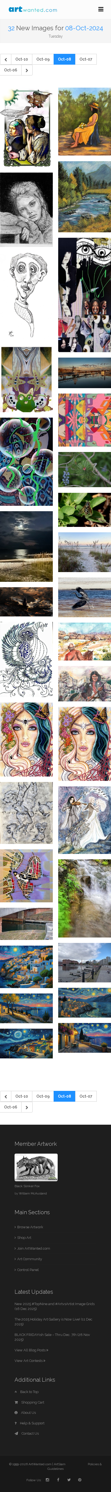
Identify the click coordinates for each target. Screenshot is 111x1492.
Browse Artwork (30, 1227)
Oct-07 (85, 59)
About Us (28, 1413)
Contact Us (30, 1433)
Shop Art (24, 1238)
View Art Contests (29, 1361)
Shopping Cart (32, 1402)
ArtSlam (59, 1464)
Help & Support (31, 1423)
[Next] (27, 70)
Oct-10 (21, 59)
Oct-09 (43, 59)
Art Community (29, 1259)
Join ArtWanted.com (33, 1248)
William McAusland (33, 1193)
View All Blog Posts (30, 1350)
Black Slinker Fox (27, 1186)
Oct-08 (64, 59)
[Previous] (5, 59)
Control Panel (28, 1270)
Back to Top (29, 1392)
